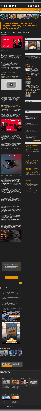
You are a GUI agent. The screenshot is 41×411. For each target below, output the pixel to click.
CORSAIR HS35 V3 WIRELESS (34, 79)
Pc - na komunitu (28, 123)
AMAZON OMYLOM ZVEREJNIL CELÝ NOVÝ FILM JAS (4, 19)
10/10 (26, 159)
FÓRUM (26, 9)
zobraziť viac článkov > (5, 309)
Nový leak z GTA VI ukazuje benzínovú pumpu (11, 296)
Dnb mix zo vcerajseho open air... (31, 113)
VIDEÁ (14, 9)
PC (1, 34)
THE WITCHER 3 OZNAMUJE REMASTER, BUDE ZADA (35, 19)
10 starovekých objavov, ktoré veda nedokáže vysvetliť (15, 402)
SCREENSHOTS (28, 180)
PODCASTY (9, 11)
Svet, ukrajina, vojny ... (29, 137)
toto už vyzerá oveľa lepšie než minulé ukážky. (33, 151)
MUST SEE (27, 152)
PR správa (3, 34)
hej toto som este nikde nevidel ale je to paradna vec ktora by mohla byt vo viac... (32, 185)
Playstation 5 (27, 135)
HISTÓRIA (5, 11)
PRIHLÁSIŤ (7, 366)
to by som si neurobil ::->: (29, 166)
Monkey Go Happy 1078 (24, 385)
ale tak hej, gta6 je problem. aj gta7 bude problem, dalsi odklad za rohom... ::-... (32, 148)
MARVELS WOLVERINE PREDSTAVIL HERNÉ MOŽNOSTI (32, 158)
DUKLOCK (12, 282)
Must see (27, 125)
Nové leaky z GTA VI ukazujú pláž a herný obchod (12, 308)
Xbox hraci (27, 116)
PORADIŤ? (36, 11)
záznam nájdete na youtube (11, 77)
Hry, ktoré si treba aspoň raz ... (30, 120)
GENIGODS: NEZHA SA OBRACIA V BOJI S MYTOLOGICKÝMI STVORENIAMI (32, 75)
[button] (11, 84)
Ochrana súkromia (4, 406)
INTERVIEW (13, 11)
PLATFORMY (37, 9)
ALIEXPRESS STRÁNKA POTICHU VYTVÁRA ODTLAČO (20, 19)
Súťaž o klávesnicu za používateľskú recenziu (11, 320)
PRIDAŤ (31, 11)
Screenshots (27, 127)
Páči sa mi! (12, 277)
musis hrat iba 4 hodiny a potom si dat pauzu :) (33, 174)
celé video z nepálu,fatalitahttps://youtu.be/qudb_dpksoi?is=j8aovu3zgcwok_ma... (32, 154)
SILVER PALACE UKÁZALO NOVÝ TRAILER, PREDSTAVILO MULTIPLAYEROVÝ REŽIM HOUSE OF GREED (33, 91)
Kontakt (11, 406)
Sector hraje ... (27, 130)
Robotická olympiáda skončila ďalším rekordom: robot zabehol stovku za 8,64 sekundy (6, 387)
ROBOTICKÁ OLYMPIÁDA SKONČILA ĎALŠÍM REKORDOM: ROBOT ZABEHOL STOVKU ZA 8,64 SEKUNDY (33, 96)
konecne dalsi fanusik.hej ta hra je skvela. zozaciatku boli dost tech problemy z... (32, 188)
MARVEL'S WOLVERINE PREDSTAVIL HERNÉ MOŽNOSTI (35, 65)
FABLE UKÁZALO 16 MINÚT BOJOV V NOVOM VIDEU (35, 57)
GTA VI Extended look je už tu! (9, 292)
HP (9, 34)
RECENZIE (9, 9)
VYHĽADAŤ (25, 11)
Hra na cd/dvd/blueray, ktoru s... (30, 118)
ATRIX (15, 282)
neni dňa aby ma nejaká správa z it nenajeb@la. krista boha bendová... (31, 163)
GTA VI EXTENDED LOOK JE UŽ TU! (12, 19)
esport (17, 282)
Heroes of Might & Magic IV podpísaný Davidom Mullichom (11, 344)
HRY (17, 9)
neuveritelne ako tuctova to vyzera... (31, 192)
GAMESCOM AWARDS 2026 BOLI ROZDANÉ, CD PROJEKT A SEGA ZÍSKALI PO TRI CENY (33, 62)
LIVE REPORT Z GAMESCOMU (33, 82)
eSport (5, 34)
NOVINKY (4, 9)
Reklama (8, 406)
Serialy (26, 132)
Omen (9, 282)
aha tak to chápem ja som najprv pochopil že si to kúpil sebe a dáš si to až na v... (33, 178)
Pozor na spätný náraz (33, 385)
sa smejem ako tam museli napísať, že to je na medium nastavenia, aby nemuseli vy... (32, 171)
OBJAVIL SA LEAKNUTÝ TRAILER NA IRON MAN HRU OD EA (35, 86)
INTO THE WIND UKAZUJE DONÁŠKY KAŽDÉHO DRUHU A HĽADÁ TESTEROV (32, 70)
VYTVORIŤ (35, 140)
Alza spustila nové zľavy (7, 299)
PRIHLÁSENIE (37, 1)
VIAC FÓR (38, 140)
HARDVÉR (22, 9)
